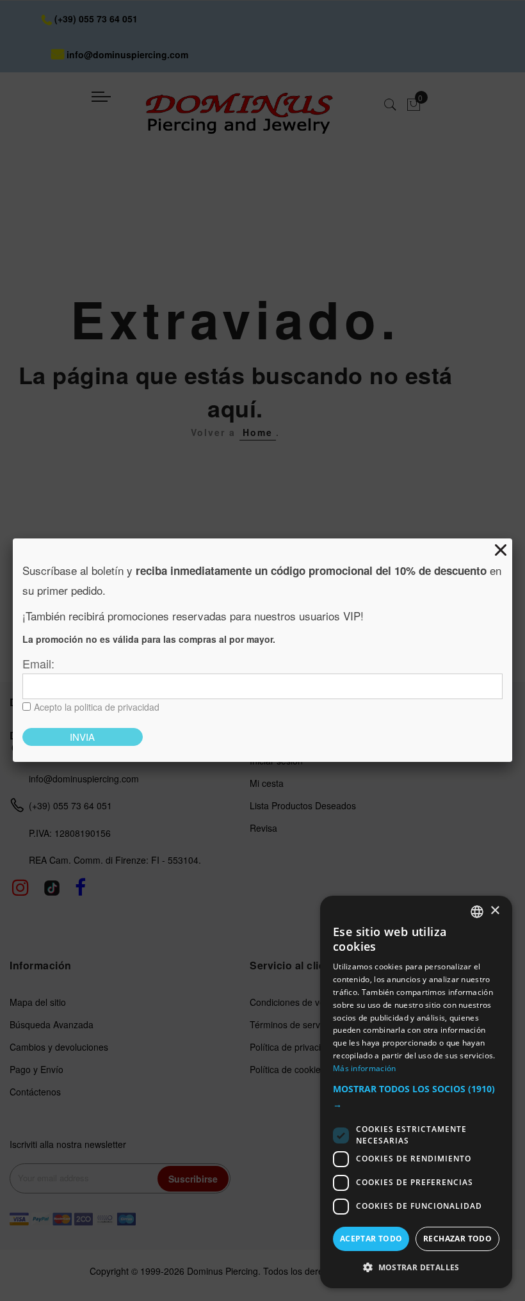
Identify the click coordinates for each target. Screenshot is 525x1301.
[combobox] (477, 911)
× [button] (494, 911)
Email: (38, 663)
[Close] (500, 550)
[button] (416, 1097)
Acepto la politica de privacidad (96, 706)
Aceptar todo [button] (371, 1238)
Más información (364, 1068)
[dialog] (416, 1092)
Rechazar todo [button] (457, 1238)
